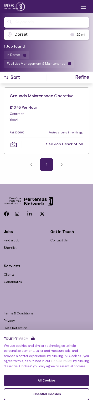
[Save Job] (13, 144)
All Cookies (47, 380)
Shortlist (10, 248)
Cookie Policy (61, 361)
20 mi (81, 34)
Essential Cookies (46, 394)
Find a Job (11, 240)
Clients (9, 275)
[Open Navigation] (83, 6)
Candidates (13, 282)
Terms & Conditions (18, 313)
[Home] (14, 6)
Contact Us (58, 240)
